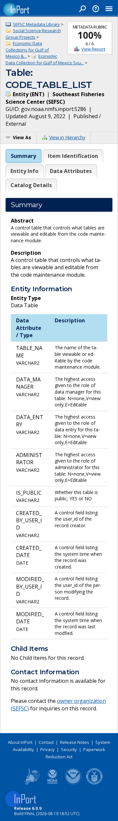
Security (69, 749)
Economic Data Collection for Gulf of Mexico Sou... (45, 59)
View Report (93, 49)
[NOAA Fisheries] (52, 783)
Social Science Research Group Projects (33, 34)
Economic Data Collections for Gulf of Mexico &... (27, 49)
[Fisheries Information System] (31, 783)
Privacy (47, 749)
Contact (46, 742)
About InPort (20, 742)
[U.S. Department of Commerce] (94, 783)
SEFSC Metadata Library (36, 24)
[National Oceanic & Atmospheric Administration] (73, 783)
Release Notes (74, 742)
